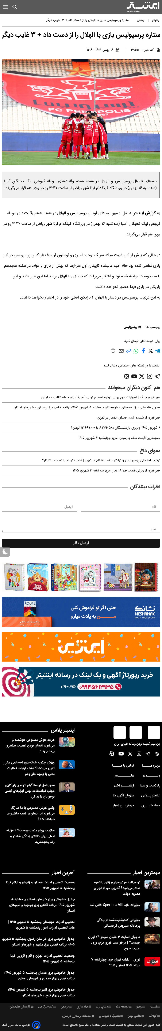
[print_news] (113, 351)
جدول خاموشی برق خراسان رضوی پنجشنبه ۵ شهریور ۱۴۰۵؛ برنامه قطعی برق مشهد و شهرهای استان (38, 942)
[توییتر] (141, 376)
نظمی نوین (134, 1016)
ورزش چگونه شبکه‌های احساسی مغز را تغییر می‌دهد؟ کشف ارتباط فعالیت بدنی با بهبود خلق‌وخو (29, 768)
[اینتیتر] (143, 7)
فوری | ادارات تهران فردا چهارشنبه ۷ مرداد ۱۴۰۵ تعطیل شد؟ (115, 962)
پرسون (65, 1006)
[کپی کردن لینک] (128, 352)
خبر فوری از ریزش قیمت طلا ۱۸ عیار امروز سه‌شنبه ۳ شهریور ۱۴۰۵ (116, 471)
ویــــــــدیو (151, 776)
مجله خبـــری (150, 805)
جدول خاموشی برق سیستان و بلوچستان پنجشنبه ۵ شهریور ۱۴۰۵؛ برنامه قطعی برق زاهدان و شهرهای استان (87, 407)
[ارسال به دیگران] (121, 353)
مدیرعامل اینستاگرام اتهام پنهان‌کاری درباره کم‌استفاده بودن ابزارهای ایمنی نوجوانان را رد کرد (30, 791)
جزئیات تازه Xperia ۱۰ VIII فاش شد (115, 905)
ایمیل (68, 507)
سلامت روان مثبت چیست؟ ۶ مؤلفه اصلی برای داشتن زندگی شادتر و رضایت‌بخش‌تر (30, 836)
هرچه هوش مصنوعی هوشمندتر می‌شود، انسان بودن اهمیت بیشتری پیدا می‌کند (30, 745)
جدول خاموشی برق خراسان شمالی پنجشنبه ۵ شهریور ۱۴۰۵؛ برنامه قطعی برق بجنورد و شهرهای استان (42, 905)
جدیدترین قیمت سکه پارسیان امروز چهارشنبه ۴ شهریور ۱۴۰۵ (119, 438)
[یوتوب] (134, 376)
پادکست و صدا (150, 786)
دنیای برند (102, 1006)
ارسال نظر (81, 543)
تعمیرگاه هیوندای (109, 1016)
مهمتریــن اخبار (123, 805)
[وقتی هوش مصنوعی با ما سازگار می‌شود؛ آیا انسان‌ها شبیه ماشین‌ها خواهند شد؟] (67, 810)
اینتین (153, 1006)
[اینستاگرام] (150, 376)
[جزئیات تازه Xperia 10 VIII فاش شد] (152, 907)
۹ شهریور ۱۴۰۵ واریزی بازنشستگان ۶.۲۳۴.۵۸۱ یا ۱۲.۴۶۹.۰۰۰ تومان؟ (115, 428)
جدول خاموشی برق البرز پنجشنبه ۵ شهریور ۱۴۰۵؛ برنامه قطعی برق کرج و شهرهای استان (41, 992)
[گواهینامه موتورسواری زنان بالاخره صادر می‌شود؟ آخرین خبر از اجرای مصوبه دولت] (152, 884)
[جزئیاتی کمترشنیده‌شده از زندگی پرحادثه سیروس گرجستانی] (152, 922)
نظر (153, 529)
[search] (14, 7)
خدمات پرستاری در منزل (76, 1016)
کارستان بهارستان (19, 1006)
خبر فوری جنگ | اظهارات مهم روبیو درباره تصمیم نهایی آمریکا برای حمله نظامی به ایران (100, 397)
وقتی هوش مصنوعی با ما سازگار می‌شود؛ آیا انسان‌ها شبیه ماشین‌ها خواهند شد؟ (31, 813)
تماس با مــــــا (123, 766)
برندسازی (82, 1006)
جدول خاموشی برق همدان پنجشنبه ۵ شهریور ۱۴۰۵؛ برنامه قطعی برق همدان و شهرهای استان (39, 975)
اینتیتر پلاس (63, 730)
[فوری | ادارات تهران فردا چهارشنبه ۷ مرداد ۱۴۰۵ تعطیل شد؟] (152, 961)
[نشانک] (81, 612)
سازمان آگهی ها (123, 796)
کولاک (153, 1016)
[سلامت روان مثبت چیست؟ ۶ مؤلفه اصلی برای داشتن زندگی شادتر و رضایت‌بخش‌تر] (67, 832)
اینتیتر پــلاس (150, 796)
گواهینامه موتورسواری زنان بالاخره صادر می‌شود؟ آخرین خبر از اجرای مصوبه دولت (117, 888)
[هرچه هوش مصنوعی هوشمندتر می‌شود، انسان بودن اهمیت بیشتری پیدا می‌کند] (67, 742)
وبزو (139, 1006)
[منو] (5, 6)
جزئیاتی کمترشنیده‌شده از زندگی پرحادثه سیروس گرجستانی (118, 923)
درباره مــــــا (151, 766)
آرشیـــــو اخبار (124, 786)
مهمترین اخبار (146, 873)
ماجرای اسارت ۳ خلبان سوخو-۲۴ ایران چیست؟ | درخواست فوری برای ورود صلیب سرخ (114, 942)
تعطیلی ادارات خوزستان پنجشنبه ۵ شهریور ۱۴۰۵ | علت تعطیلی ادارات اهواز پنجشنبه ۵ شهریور (41, 925)
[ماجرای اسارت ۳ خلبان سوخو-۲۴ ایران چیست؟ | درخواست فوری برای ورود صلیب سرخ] (152, 939)
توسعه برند (122, 1006)
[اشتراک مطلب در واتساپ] (136, 353)
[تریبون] (81, 681)
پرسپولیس (130, 327)
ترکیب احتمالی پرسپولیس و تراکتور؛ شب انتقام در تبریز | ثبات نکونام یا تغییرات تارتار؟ (101, 460)
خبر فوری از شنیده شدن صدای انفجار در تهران (128, 418)
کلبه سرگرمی (45, 1006)
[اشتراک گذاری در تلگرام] (157, 352)
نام (154, 507)
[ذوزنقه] (81, 577)
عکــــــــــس (123, 776)
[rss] (157, 755)
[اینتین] (81, 647)
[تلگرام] (157, 376)
